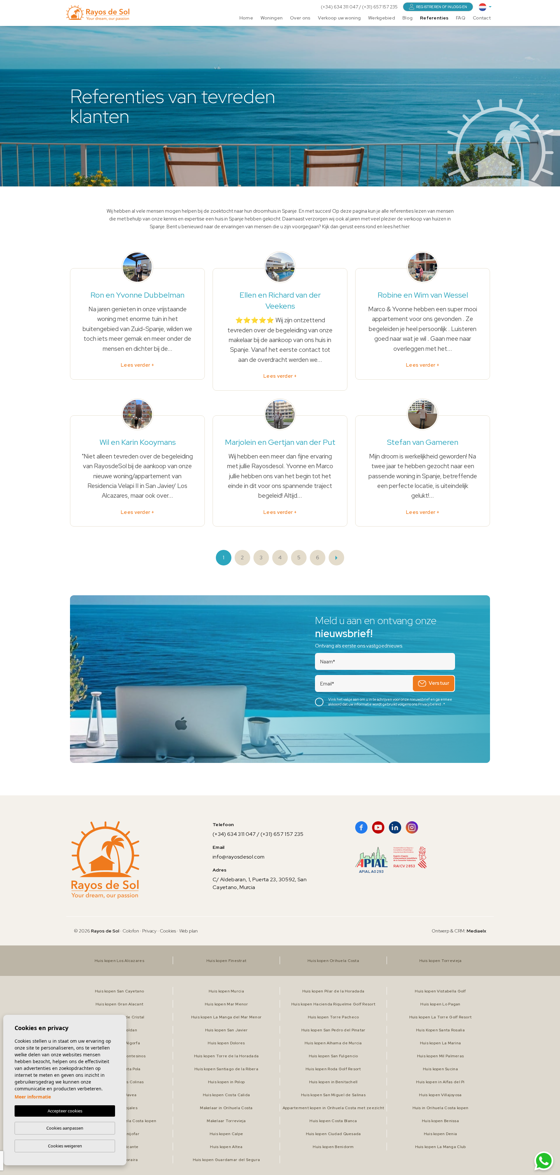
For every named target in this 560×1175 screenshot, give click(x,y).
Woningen (272, 18)
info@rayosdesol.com (238, 856)
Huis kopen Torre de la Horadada (226, 1056)
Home (246, 18)
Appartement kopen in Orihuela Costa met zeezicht (333, 1107)
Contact (482, 18)
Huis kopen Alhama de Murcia (333, 1043)
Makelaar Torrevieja (226, 1120)
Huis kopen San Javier (226, 1030)
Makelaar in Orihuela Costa (226, 1107)
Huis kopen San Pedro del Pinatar (333, 1030)
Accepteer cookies (65, 1111)
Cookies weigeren (65, 1146)
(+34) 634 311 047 (340, 7)
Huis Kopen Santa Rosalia (440, 1030)
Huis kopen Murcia (226, 991)
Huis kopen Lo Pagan (440, 1004)
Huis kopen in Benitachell (333, 1082)
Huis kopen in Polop (226, 1082)
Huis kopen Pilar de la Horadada (333, 991)
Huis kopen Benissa (440, 1120)
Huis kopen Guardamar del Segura (226, 1159)
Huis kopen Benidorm (333, 1146)
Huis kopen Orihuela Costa (333, 960)
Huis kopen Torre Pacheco (333, 1017)
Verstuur (439, 683)
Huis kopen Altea (226, 1146)
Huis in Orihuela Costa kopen (441, 1107)
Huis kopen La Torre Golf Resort (440, 1017)
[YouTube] (378, 827)
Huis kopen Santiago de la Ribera (226, 1069)
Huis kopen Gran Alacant (119, 1004)
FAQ (460, 18)
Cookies (168, 931)
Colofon (130, 931)
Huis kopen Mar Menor (226, 1004)
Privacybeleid (430, 704)
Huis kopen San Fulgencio (333, 1056)
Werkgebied (381, 18)
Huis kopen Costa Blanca (333, 1120)
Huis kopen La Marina (440, 1043)
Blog (407, 18)
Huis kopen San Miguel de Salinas (333, 1095)
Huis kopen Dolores (226, 1043)
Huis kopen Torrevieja (440, 960)
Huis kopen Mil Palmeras (440, 1056)
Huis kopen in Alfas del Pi (440, 1082)
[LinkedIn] (395, 827)
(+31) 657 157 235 (380, 7)
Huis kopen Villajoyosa (440, 1095)
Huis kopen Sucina (440, 1069)
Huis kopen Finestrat (226, 960)
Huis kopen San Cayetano (119, 991)
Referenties (434, 18)
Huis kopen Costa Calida (226, 1095)
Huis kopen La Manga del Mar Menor (226, 1017)
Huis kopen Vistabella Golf (440, 991)
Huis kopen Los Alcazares (119, 960)
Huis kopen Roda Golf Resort (333, 1069)
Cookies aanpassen (64, 1128)
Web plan (188, 931)
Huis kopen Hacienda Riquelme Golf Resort (333, 1004)
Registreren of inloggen (441, 7)
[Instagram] (412, 827)
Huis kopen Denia (440, 1133)
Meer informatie (33, 1097)
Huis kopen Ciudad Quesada (333, 1133)
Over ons (300, 18)
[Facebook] (361, 827)
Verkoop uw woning (339, 18)
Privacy (149, 931)
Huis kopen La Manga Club (440, 1146)
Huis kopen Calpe (226, 1133)
